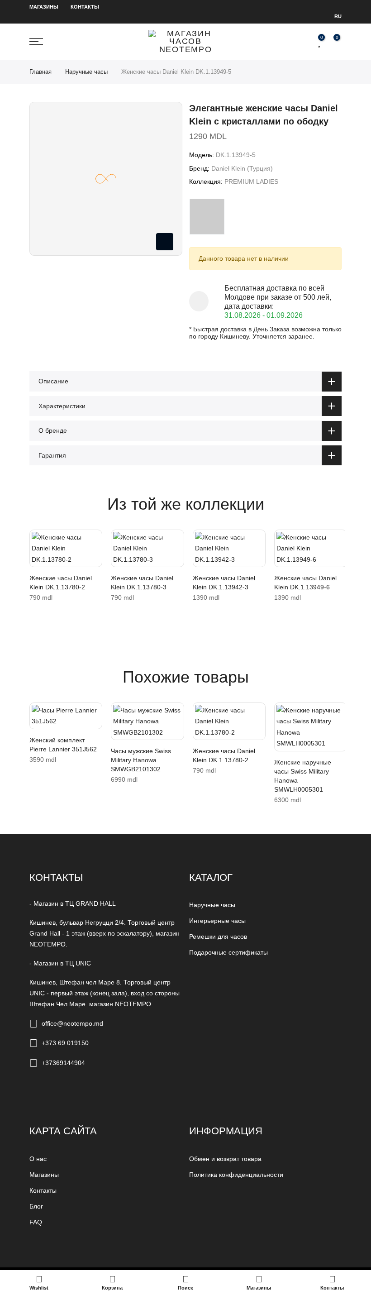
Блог (36, 1206)
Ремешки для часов (218, 936)
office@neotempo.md (72, 1023)
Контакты (85, 7)
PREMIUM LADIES (251, 181)
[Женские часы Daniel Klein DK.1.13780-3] (147, 549)
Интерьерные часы (217, 920)
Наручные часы (86, 71)
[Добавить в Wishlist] (38, 541)
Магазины (43, 7)
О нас (38, 1158)
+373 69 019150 (65, 1043)
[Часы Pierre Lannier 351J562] (65, 715)
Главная (40, 71)
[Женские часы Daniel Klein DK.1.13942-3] (229, 549)
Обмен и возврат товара (225, 1158)
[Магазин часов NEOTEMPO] (185, 42)
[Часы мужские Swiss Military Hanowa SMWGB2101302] (147, 721)
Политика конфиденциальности (236, 1174)
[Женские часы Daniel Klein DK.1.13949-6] (310, 549)
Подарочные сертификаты (228, 952)
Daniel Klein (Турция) (242, 168)
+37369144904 (63, 1062)
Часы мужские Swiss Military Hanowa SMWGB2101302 (141, 760)
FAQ (35, 1222)
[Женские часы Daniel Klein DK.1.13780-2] (65, 549)
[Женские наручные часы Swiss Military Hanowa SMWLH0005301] (310, 726)
